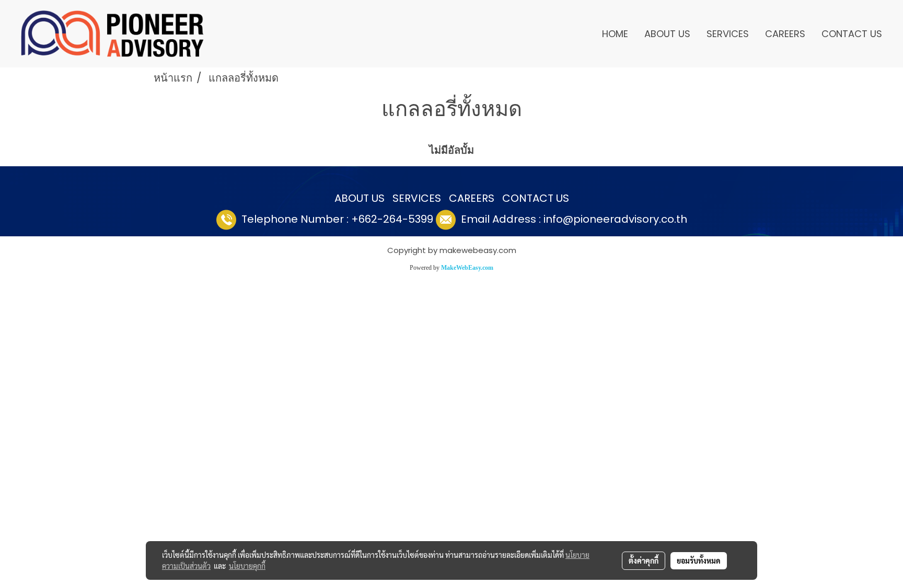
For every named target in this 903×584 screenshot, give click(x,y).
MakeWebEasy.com (467, 267)
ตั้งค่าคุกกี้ (643, 560)
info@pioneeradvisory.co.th (615, 219)
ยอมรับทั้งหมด (699, 560)
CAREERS (785, 33)
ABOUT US (667, 33)
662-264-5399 (395, 219)
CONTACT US (851, 33)
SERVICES (728, 33)
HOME (615, 33)
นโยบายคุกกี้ (247, 565)
